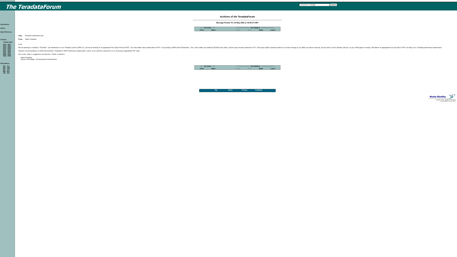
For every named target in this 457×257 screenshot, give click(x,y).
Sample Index (7, 42)
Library (2, 28)
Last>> (273, 30)
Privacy (244, 90)
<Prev (202, 30)
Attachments (4, 24)
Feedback (258, 90)
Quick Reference (6, 32)
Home (230, 90)
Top (216, 90)
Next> (213, 30)
